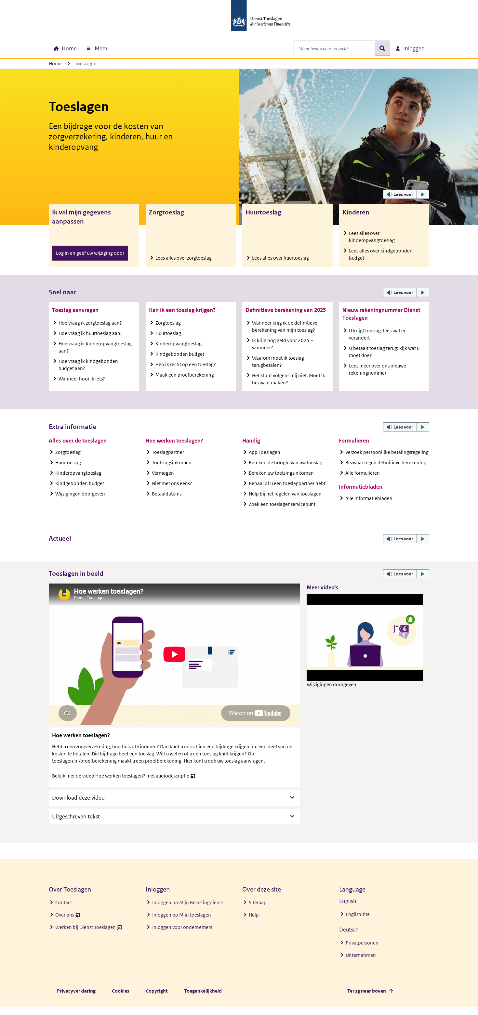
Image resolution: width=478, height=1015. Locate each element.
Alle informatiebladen (368, 498)
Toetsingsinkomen (172, 462)
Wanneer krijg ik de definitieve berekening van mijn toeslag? (284, 326)
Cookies (120, 991)
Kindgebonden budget (179, 354)
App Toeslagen (264, 452)
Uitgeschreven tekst (76, 816)
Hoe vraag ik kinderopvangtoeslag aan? (95, 347)
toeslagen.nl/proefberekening (84, 761)
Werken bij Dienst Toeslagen (88, 928)
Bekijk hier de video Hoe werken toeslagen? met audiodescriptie (123, 776)
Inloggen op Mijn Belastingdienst (187, 902)
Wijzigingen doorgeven (80, 494)
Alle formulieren (362, 473)
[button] (406, 194)
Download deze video (78, 797)
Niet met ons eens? (172, 483)
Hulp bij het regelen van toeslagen (285, 494)
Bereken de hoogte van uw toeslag (285, 462)
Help (254, 915)
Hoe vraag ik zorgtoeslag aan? (90, 323)
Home (55, 63)
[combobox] (334, 48)
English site (358, 914)
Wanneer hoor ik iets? (82, 379)
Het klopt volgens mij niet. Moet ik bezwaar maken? (288, 379)
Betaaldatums (166, 494)
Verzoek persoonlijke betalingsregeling (387, 452)
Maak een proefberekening (184, 375)
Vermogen (163, 473)
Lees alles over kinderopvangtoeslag (372, 236)
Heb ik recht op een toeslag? (185, 364)
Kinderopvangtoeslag (178, 343)
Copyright (157, 991)
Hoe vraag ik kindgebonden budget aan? (88, 364)
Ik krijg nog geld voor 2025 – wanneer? (282, 344)
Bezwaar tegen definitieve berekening (385, 462)
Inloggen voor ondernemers (182, 927)
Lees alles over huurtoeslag (280, 258)
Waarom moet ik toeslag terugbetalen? (278, 361)
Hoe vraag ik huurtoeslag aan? (91, 333)
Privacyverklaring (76, 991)
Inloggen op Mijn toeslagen (181, 915)
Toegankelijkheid (203, 991)
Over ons (67, 916)
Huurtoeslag (168, 333)
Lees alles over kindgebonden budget (381, 254)
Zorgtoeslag (168, 323)
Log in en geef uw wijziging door (90, 253)
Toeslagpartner (168, 452)
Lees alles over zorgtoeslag (183, 258)
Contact (63, 902)
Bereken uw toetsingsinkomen (281, 473)
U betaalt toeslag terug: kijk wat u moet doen (384, 351)
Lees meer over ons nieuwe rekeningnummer (377, 369)
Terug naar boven (366, 991)
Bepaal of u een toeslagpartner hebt (287, 483)
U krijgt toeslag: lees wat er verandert (377, 334)
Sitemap (258, 902)
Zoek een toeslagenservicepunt (282, 504)
